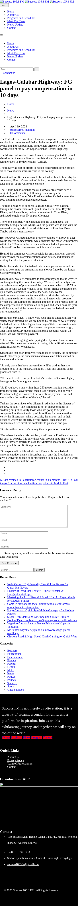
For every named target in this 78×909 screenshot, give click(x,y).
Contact (11, 27)
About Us (13, 14)
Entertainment (15, 657)
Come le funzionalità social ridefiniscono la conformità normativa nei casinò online (38, 605)
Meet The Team (16, 21)
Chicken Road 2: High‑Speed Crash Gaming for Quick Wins (42, 636)
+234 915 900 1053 (18, 851)
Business (12, 650)
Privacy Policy (15, 760)
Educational (14, 653)
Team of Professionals (19, 763)
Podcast (11, 676)
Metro (10, 670)
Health (11, 666)
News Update (15, 24)
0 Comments (17, 133)
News (10, 110)
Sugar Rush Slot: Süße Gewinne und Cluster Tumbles (38, 616)
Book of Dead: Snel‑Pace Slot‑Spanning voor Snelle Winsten (42, 620)
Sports (11, 686)
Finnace (11, 660)
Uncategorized (15, 689)
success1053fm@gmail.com (23, 864)
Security (12, 683)
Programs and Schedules (21, 18)
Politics (11, 679)
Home (10, 11)
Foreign (11, 663)
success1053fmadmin (22, 129)
